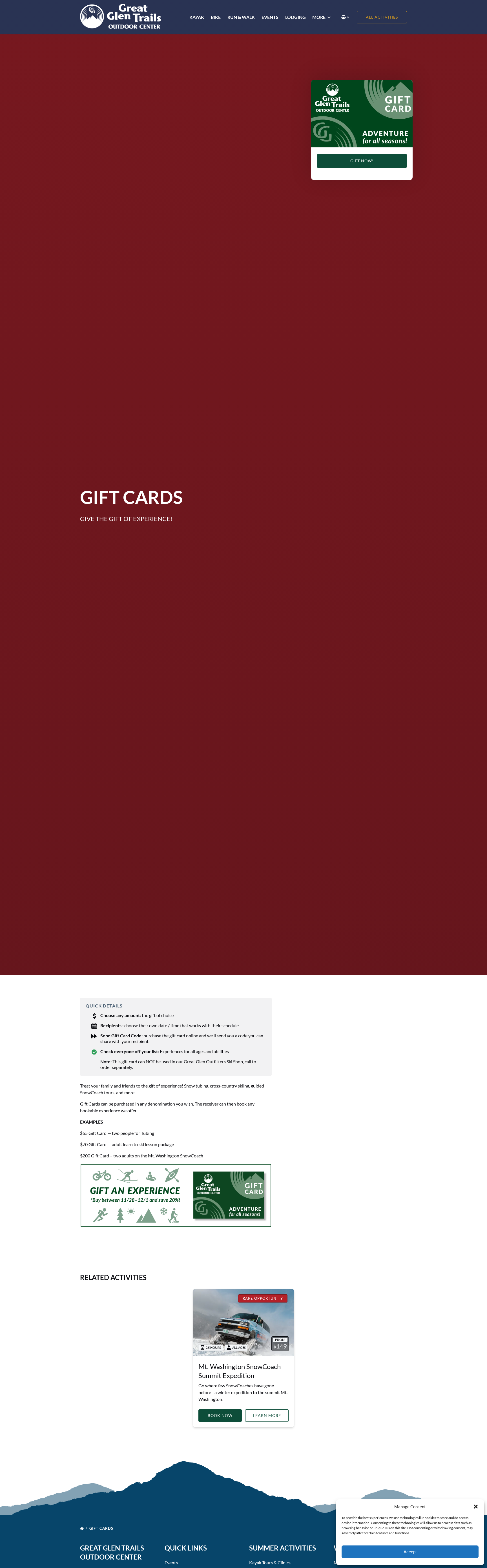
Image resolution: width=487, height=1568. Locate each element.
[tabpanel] (362, 113)
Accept (410, 1551)
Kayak (196, 17)
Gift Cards (101, 1528)
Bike (216, 17)
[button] (476, 1506)
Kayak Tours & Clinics (270, 1562)
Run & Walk (241, 17)
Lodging (295, 17)
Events (270, 17)
